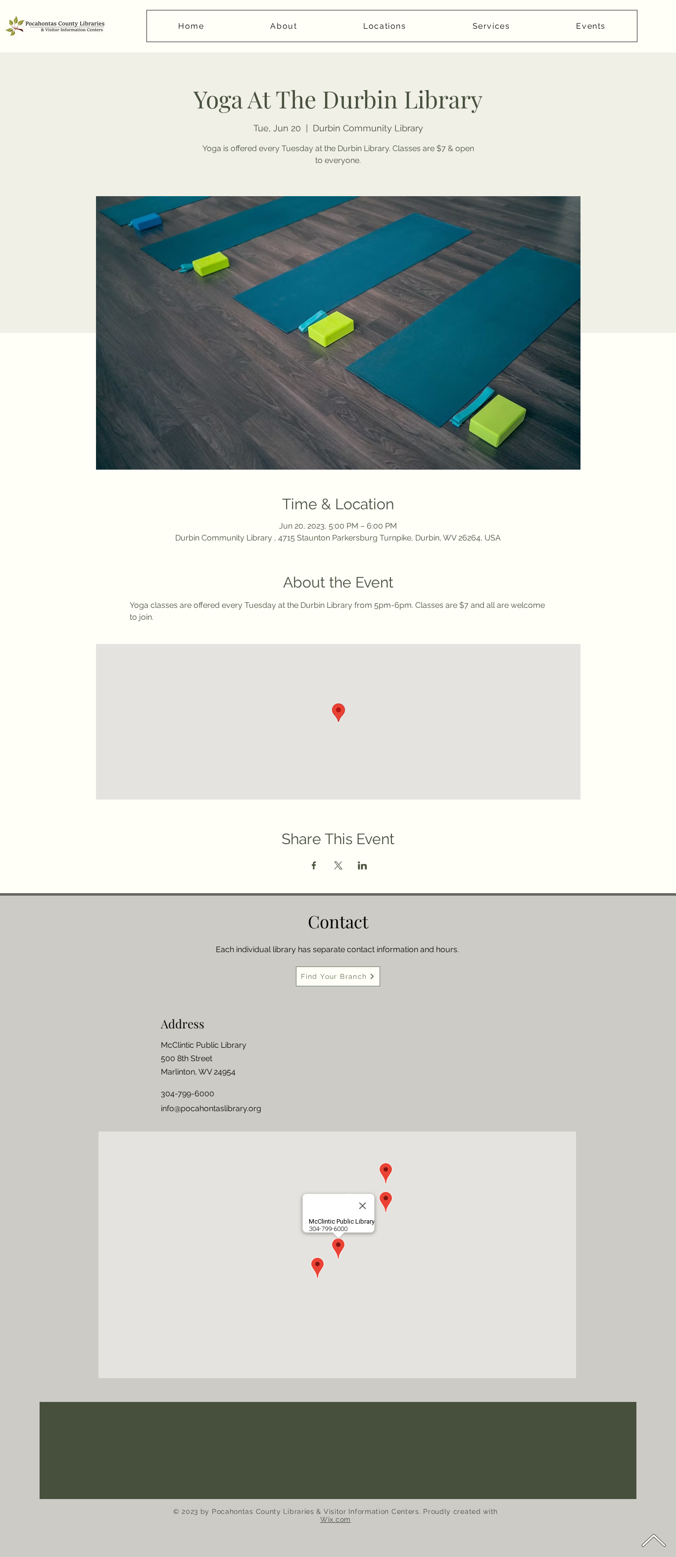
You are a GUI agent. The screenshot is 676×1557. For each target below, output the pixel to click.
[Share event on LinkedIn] (362, 865)
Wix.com (335, 1519)
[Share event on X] (338, 865)
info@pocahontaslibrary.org (211, 1108)
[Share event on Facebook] (314, 865)
